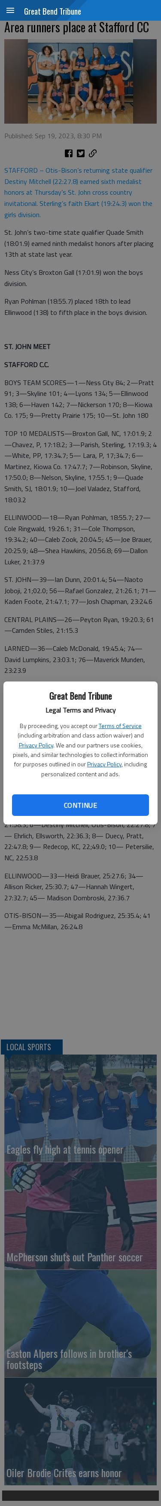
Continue (80, 805)
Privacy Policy (36, 745)
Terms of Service (120, 725)
